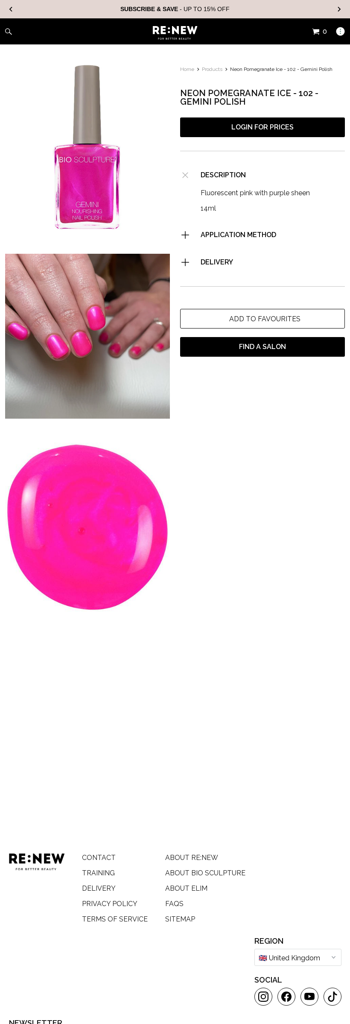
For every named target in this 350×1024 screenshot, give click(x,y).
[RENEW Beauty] (175, 33)
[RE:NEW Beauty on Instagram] (263, 997)
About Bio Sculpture (205, 873)
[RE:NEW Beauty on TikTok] (332, 997)
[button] (262, 319)
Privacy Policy (109, 904)
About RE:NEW (191, 858)
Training (98, 873)
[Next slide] (339, 9)
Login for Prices (262, 127)
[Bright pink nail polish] (87, 147)
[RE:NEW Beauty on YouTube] (309, 997)
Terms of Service (115, 919)
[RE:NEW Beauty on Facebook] (286, 997)
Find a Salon (262, 347)
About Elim (186, 888)
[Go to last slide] (11, 9)
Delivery (99, 888)
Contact (99, 858)
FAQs (174, 904)
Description (223, 175)
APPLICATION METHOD (238, 235)
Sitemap (180, 919)
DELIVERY (217, 262)
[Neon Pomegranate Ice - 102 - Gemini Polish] (87, 336)
